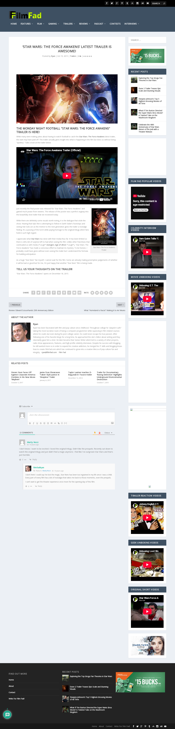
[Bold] (30, 423)
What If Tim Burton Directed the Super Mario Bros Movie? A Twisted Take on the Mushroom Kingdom (151, 114)
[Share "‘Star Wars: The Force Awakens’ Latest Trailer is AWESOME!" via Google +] (43, 292)
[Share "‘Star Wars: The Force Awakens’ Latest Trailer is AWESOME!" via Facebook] (33, 292)
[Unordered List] (48, 423)
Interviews (130, 24)
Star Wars (35, 239)
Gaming (52, 24)
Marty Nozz (47, 471)
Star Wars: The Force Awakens (92, 136)
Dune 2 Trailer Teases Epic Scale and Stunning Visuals (150, 89)
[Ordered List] (44, 423)
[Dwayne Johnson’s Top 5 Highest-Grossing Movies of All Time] (134, 100)
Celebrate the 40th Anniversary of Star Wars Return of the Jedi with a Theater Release (149, 128)
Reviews (83, 24)
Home (14, 24)
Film (39, 24)
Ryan (53, 56)
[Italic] (33, 423)
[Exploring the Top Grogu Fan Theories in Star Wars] (134, 80)
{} (62, 423)
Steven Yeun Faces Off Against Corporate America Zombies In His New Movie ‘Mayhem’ (23, 376)
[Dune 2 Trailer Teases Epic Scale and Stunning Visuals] (134, 90)
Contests (115, 24)
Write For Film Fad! (16, 698)
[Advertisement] (149, 157)
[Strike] (41, 423)
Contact (12, 692)
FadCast (98, 24)
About (11, 686)
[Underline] (37, 423)
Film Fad (62, 352)
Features (26, 24)
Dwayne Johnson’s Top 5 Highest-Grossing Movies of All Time (150, 101)
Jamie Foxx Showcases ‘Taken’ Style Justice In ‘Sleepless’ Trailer (50, 374)
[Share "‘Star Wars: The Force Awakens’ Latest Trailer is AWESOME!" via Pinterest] (53, 292)
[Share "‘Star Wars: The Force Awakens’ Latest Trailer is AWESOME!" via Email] (74, 292)
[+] (65, 423)
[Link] (58, 423)
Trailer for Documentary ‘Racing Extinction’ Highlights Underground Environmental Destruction (109, 376)
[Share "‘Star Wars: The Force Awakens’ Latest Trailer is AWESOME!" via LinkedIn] (58, 292)
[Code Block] (55, 423)
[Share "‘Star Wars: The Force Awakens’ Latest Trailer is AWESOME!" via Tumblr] (48, 292)
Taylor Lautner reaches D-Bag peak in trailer (80, 373)
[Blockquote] (51, 423)
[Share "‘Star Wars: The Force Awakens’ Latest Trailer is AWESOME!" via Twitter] (38, 292)
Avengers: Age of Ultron (56, 245)
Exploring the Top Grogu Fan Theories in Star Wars (150, 79)
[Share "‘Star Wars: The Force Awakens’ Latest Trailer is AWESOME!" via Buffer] (64, 292)
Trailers (68, 24)
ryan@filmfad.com (49, 352)
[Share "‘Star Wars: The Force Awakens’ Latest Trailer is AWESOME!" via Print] (79, 292)
